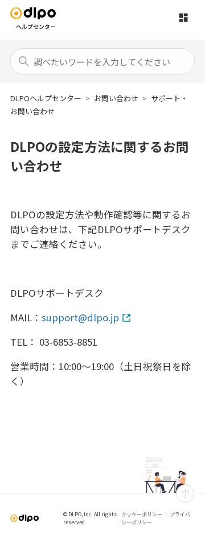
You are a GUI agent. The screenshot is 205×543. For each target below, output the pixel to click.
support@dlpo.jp (80, 317)
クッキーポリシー (141, 514)
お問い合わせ (116, 98)
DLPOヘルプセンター (45, 98)
